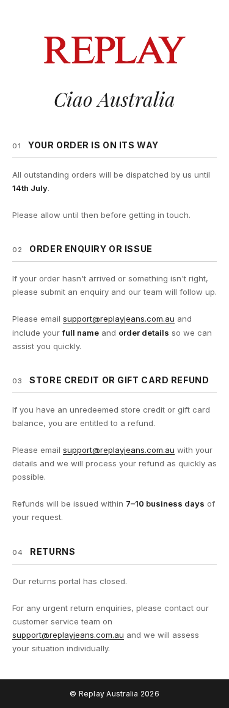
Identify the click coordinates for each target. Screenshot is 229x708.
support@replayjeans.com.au (119, 318)
